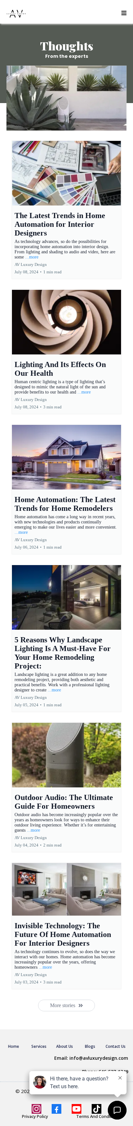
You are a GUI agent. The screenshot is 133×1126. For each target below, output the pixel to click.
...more (31, 257)
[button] (124, 13)
